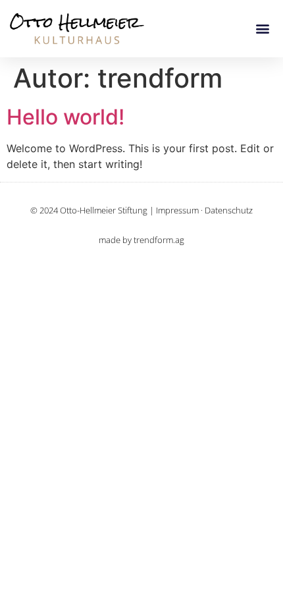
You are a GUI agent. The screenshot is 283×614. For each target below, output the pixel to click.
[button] (262, 29)
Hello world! (65, 117)
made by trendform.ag (141, 240)
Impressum (177, 210)
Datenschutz (229, 210)
